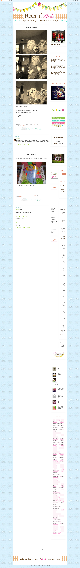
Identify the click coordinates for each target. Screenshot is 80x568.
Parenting (61, 438)
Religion (54, 500)
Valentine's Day (55, 478)
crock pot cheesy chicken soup (53, 212)
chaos (54, 442)
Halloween (61, 453)
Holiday (54, 431)
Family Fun (55, 421)
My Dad (54, 455)
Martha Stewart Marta (56, 463)
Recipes (54, 446)
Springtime (55, 459)
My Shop (54, 457)
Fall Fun (54, 440)
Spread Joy (55, 453)
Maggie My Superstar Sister (57, 423)
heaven (54, 504)
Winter (24, 125)
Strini (62, 500)
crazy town (55, 444)
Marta (58, 425)
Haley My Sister (55, 438)
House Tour (61, 461)
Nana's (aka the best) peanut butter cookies (54, 222)
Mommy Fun (55, 427)
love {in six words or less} (63, 286)
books (62, 489)
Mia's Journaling (61, 487)
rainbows (62, 527)
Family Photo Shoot (56, 474)
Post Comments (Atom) (22, 234)
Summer (62, 427)
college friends (55, 502)
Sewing (62, 476)
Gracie (20, 125)
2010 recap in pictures (56, 506)
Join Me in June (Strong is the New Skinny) (61, 389)
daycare (54, 491)
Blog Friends (55, 483)
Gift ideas (62, 495)
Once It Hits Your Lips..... (59, 374)
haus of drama (55, 525)
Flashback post (55, 470)
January (63, 330)
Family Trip (61, 429)
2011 (62, 209)
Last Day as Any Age (56, 451)
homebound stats (63, 326)
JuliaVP (17, 138)
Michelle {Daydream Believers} (21, 216)
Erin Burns (18, 222)
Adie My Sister (55, 436)
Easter (62, 510)
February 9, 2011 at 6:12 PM (22, 144)
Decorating (55, 472)
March (63, 240)
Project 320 (61, 457)
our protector (31, 154)
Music (62, 470)
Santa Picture (61, 515)
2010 (62, 334)
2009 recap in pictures (56, 493)
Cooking (54, 495)
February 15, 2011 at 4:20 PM (23, 227)
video (59, 532)
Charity (62, 483)
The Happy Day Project (56, 519)
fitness (62, 502)
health (62, 459)
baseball (54, 523)
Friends (54, 485)
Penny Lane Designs (47, 565)
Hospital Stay (55, 515)
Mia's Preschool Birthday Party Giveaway (60, 407)
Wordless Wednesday (56, 521)
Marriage (54, 487)
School (62, 446)
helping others (55, 527)
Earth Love (55, 510)
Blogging (54, 468)
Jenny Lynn (18, 209)
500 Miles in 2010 (56, 508)
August (63, 228)
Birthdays (62, 421)
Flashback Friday (55, 476)
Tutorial (54, 489)
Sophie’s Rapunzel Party (59, 380)
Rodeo (59, 500)
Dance (62, 468)
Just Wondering (31, 28)
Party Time (61, 444)
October (63, 220)
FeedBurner (61, 143)
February (63, 245)
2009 (62, 336)
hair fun (62, 523)
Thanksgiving (55, 517)
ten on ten (54, 532)
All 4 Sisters (55, 461)
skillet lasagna (53, 229)
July (63, 231)
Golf (62, 485)
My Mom (62, 455)
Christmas (61, 440)
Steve (58, 442)
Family (62, 425)
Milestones (55, 429)
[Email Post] (37, 124)
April (63, 238)
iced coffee (53, 219)
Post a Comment (16, 146)
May (63, 236)
